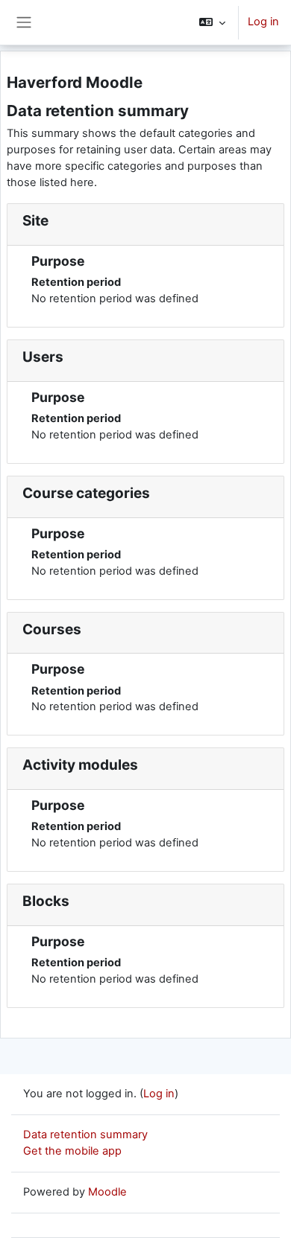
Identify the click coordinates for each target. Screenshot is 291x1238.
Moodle (107, 1192)
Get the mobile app (72, 1151)
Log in (263, 21)
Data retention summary (85, 1134)
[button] (212, 22)
